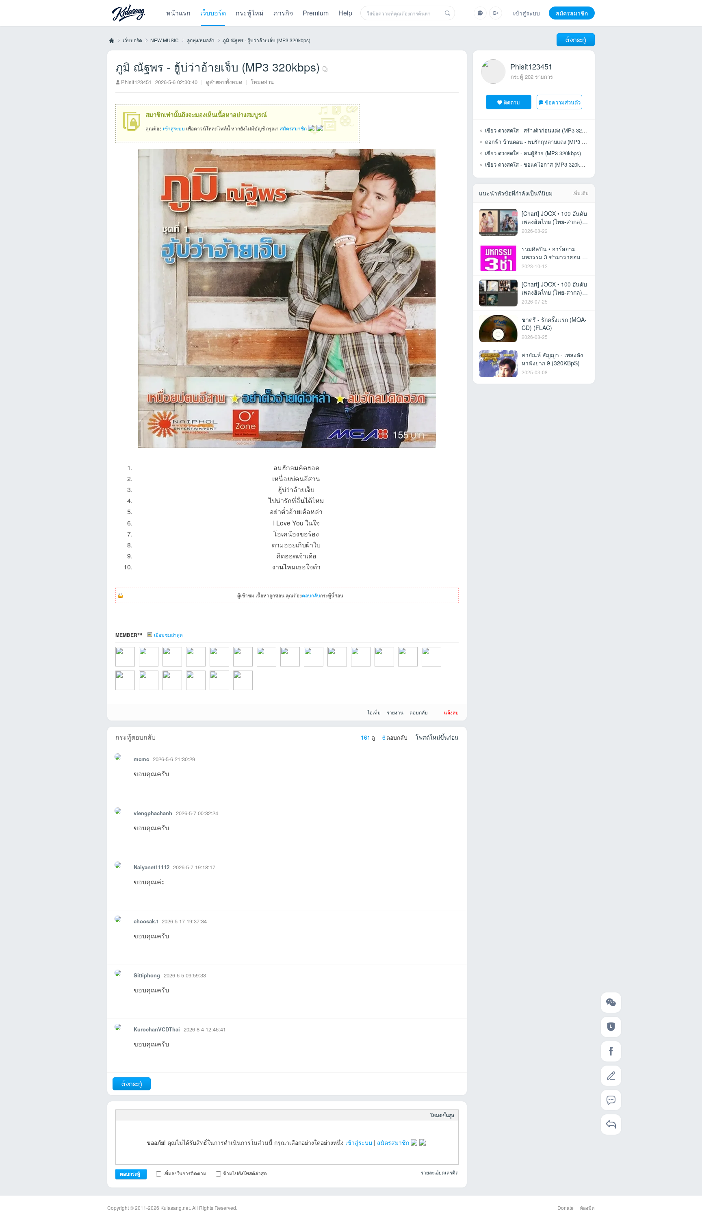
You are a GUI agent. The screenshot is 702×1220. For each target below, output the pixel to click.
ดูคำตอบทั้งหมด (224, 82)
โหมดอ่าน (262, 82)
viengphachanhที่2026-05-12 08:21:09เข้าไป (442, 667)
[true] (447, 13)
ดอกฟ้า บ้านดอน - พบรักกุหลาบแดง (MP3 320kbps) (544, 141)
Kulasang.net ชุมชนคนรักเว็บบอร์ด (111, 40)
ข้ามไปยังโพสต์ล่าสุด (245, 1173)
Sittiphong (147, 975)
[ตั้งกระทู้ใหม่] (576, 39)
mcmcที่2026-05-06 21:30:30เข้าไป (182, 691)
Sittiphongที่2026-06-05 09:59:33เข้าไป (300, 667)
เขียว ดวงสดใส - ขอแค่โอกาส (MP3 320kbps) (537, 164)
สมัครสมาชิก (572, 13)
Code (186, 1115)
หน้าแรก (178, 12)
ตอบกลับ (311, 595)
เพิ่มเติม (580, 192)
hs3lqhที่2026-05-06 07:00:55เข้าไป (253, 691)
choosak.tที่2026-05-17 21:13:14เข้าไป (371, 667)
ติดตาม (512, 102)
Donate (565, 1207)
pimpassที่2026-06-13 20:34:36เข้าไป (230, 667)
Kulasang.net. (175, 1207)
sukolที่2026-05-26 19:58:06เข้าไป (347, 667)
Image (147, 1115)
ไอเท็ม (374, 712)
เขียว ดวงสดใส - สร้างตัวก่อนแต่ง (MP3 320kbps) (541, 130)
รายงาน (395, 712)
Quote (173, 1115)
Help (345, 12)
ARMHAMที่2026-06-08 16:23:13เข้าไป (277, 667)
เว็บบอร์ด (213, 12)
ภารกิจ (283, 12)
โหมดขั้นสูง (442, 1114)
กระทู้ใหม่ (250, 12)
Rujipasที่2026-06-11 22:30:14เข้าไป (253, 667)
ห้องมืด (587, 1207)
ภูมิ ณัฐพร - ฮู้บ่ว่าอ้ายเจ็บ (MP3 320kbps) (266, 40)
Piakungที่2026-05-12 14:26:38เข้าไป (418, 667)
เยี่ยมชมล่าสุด (168, 634)
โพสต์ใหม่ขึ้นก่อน (437, 737)
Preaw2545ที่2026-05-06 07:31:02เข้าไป (230, 691)
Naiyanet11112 (151, 867)
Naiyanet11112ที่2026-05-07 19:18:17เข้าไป (159, 691)
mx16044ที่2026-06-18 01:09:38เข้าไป (206, 667)
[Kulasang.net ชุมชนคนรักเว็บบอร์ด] (128, 14)
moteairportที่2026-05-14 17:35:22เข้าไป (395, 667)
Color (134, 1115)
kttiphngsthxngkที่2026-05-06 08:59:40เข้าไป (206, 691)
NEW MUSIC (164, 40)
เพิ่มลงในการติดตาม (184, 1173)
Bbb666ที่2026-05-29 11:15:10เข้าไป (324, 667)
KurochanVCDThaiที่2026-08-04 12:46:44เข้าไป (135, 667)
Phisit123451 (136, 82)
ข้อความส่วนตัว (563, 102)
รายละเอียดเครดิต (440, 1172)
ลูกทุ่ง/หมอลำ (200, 40)
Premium (316, 12)
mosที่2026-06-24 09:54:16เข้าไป (182, 667)
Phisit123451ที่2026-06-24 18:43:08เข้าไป (159, 667)
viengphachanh (153, 813)
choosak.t (146, 921)
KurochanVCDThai (157, 1029)
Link (160, 1115)
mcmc (141, 759)
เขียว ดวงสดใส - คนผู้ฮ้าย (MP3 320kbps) (533, 153)
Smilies (199, 1115)
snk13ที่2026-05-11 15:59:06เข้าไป (135, 691)
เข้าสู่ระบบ (526, 13)
